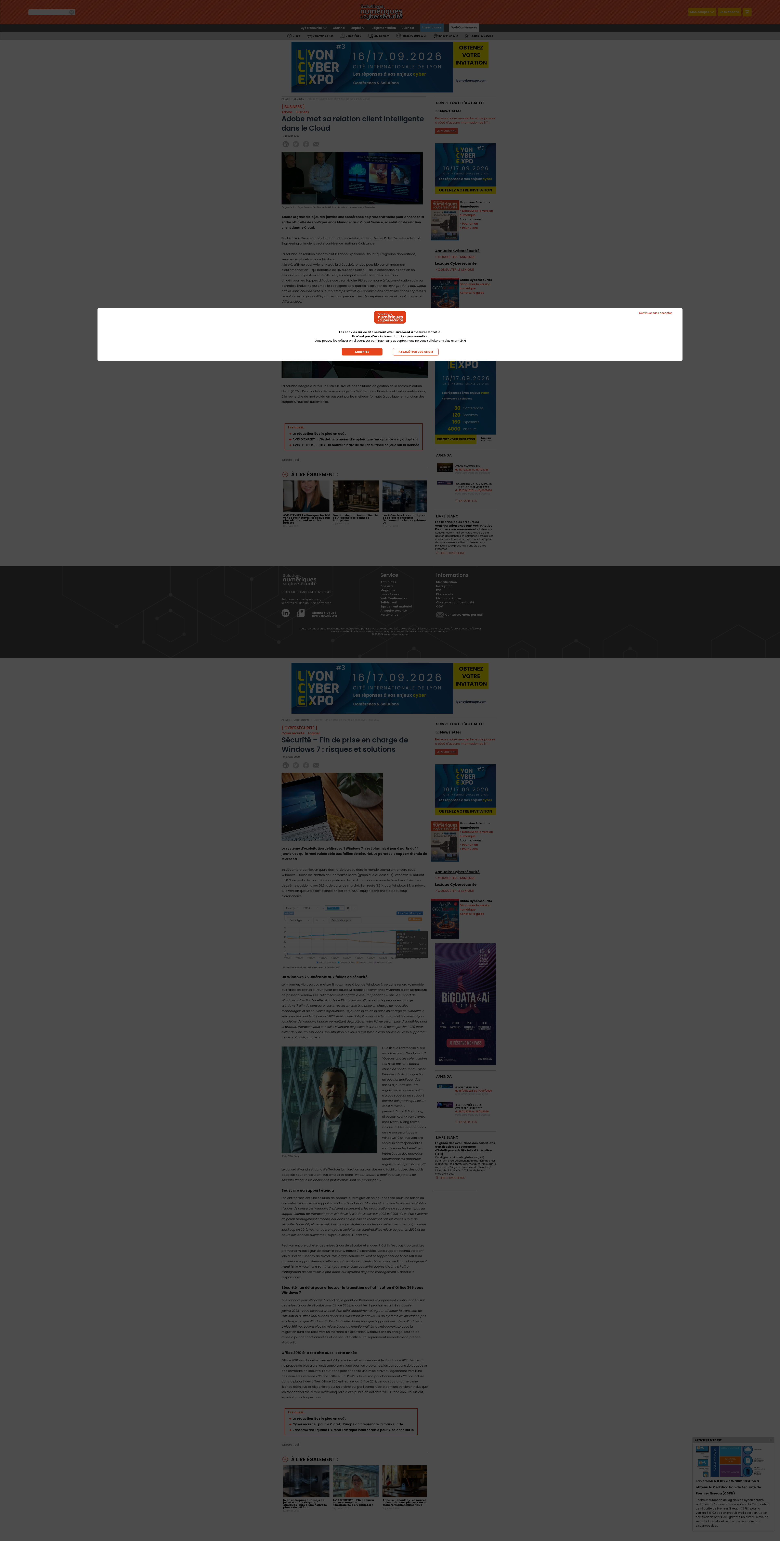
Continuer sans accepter (655, 313)
